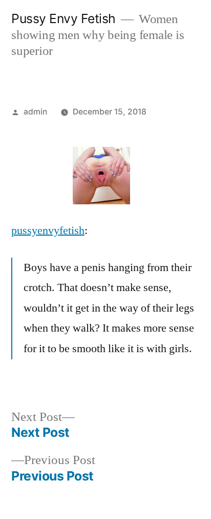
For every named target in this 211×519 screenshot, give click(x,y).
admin (35, 112)
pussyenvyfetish (48, 230)
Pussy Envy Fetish (63, 18)
